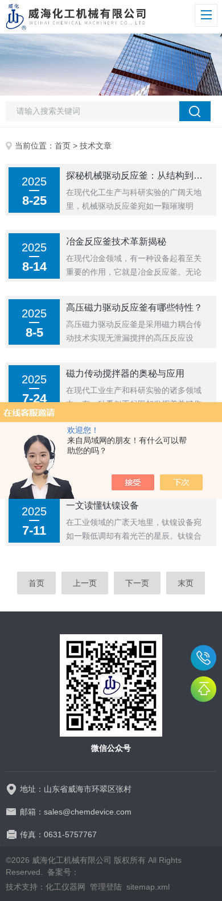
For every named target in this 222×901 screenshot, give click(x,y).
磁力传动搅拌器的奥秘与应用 (125, 373)
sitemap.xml (148, 886)
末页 (186, 583)
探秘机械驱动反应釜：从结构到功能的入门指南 (137, 175)
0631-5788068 (203, 658)
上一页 (85, 583)
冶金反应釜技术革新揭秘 (116, 241)
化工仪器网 (65, 886)
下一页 (137, 583)
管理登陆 (106, 886)
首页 (63, 145)
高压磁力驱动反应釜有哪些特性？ (134, 307)
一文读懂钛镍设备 (102, 505)
